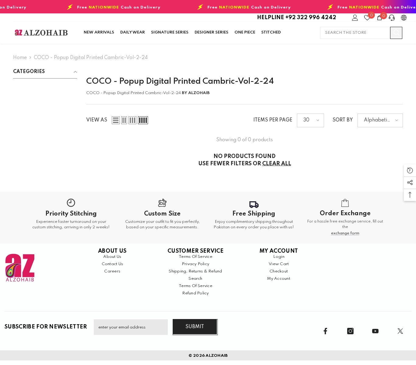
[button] (116, 120)
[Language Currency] (404, 18)
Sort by (343, 120)
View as (96, 120)
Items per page (272, 120)
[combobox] (355, 33)
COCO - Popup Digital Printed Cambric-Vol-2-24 (91, 57)
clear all (276, 164)
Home (20, 57)
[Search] (361, 33)
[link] (71, 217)
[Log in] (355, 18)
